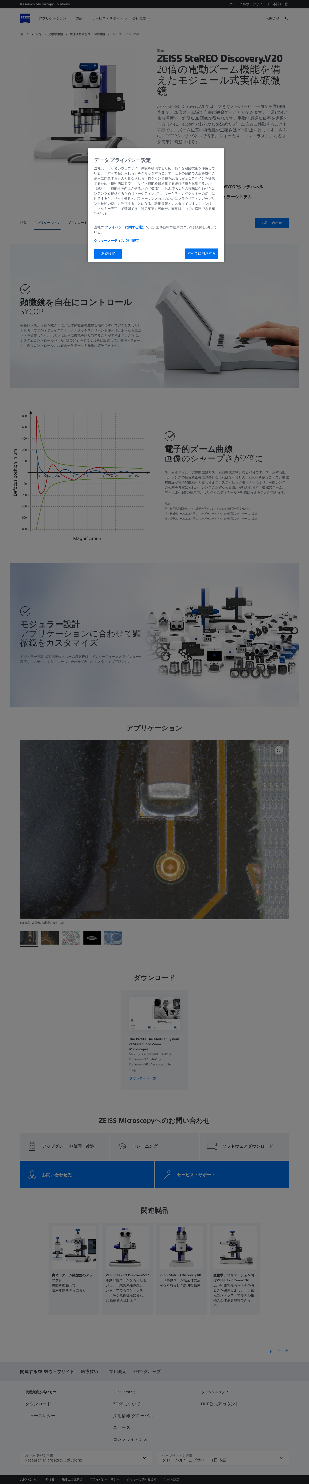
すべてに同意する (202, 253)
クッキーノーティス (109, 241)
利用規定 (133, 241)
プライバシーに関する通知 (125, 227)
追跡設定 (108, 253)
